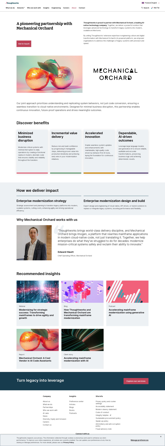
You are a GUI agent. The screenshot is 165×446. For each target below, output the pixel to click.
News (45, 416)
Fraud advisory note (104, 429)
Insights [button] (46, 8)
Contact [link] (82, 8)
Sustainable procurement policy (108, 418)
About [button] (74, 8)
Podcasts (73, 413)
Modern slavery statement (106, 409)
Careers (46, 422)
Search (146, 8)
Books (71, 410)
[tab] (82, 243)
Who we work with (50, 410)
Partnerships (48, 407)
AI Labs (46, 413)
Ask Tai (156, 8)
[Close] (161, 436)
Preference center (76, 401)
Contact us (47, 425)
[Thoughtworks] (12, 2)
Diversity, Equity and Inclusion (54, 419)
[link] (136, 381)
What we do (47, 404)
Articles (72, 404)
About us (46, 401)
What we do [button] (10, 8)
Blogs (71, 407)
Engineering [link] (56, 8)
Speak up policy (102, 421)
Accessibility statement (105, 406)
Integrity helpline (102, 415)
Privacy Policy (68, 442)
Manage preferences (139, 440)
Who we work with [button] (34, 8)
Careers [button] (66, 8)
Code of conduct (102, 412)
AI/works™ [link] (21, 8)
